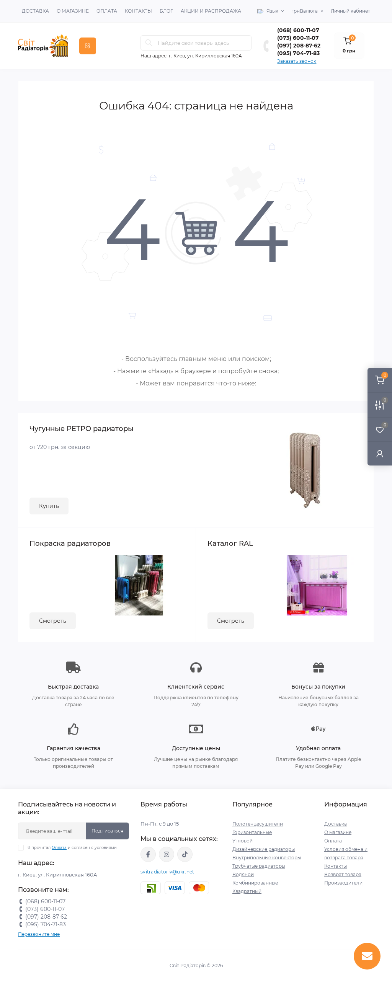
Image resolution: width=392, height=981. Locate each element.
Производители (343, 883)
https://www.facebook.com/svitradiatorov (148, 854)
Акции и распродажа (211, 11)
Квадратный (246, 891)
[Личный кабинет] (380, 453)
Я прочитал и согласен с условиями (72, 847)
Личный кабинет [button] (350, 11)
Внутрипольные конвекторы (266, 857)
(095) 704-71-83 (298, 53)
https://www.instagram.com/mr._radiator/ (166, 854)
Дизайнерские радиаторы (263, 849)
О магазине (73, 11)
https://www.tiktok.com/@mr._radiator (185, 854)
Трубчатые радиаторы (258, 866)
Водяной (243, 874)
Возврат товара (342, 874)
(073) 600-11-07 (298, 37)
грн (304, 11)
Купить (49, 506)
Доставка (35, 11)
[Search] (148, 43)
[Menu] (87, 46)
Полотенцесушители (257, 824)
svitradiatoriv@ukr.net (167, 872)
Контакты (138, 11)
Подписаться (107, 831)
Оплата (106, 11)
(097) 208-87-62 (298, 45)
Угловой (242, 841)
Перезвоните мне (39, 934)
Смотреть (52, 620)
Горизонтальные (252, 832)
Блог (166, 11)
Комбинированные (255, 883)
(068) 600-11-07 (298, 30)
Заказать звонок (296, 61)
